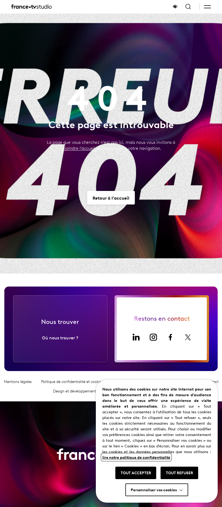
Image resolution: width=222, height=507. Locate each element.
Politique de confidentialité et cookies (72, 381)
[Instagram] (153, 337)
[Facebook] (170, 337)
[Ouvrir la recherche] (188, 6)
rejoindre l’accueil (78, 148)
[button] (207, 6)
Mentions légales (18, 381)
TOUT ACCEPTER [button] (136, 472)
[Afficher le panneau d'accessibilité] (175, 6)
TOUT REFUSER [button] (179, 472)
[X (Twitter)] (188, 337)
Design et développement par (86, 391)
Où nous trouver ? (60, 337)
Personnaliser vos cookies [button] (154, 489)
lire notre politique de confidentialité (136, 457)
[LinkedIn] (136, 337)
